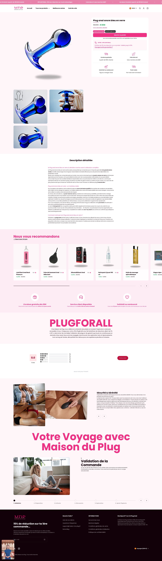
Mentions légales (94, 523)
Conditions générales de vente (98, 526)
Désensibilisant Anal (78, 272)
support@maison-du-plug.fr (71, 526)
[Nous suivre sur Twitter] (15, 548)
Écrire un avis (122, 358)
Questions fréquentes (70, 523)
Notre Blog (66, 529)
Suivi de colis (72, 8)
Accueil (29, 8)
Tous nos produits (42, 8)
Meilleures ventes (59, 8)
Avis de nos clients (68, 520)
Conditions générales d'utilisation (99, 529)
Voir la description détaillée (100, 27)
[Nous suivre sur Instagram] (19, 548)
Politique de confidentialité (97, 532)
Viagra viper (157, 272)
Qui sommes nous (94, 520)
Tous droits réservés (32, 554)
